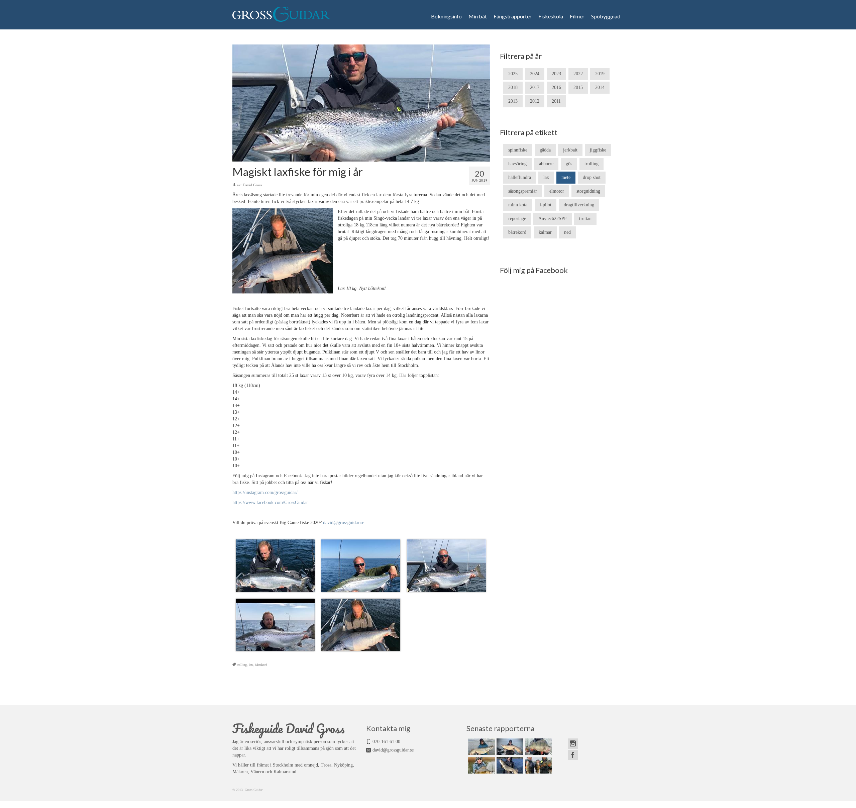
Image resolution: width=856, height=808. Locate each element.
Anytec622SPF (552, 218)
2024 (534, 73)
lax (251, 665)
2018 (513, 87)
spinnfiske (517, 150)
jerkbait (570, 150)
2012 (534, 101)
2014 (600, 87)
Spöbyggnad (605, 16)
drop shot (592, 177)
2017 (534, 87)
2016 (556, 87)
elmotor (556, 191)
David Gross (252, 185)
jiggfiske (598, 150)
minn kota (517, 204)
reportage (517, 218)
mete (565, 177)
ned (567, 232)
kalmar (545, 232)
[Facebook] (573, 755)
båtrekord (261, 665)
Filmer (577, 16)
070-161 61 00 (386, 741)
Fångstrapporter (513, 16)
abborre (546, 163)
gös (569, 163)
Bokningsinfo (446, 16)
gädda (545, 150)
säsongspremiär (522, 191)
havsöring (517, 163)
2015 (578, 87)
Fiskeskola (550, 16)
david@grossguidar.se (343, 522)
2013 (513, 101)
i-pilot (545, 204)
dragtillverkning (579, 204)
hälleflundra (519, 177)
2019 (600, 73)
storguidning (588, 191)
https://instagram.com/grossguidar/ (265, 492)
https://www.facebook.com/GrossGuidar (270, 502)
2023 (556, 73)
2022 (578, 73)
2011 (556, 101)
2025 (513, 73)
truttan (585, 218)
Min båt (477, 16)
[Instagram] (573, 743)
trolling (242, 665)
